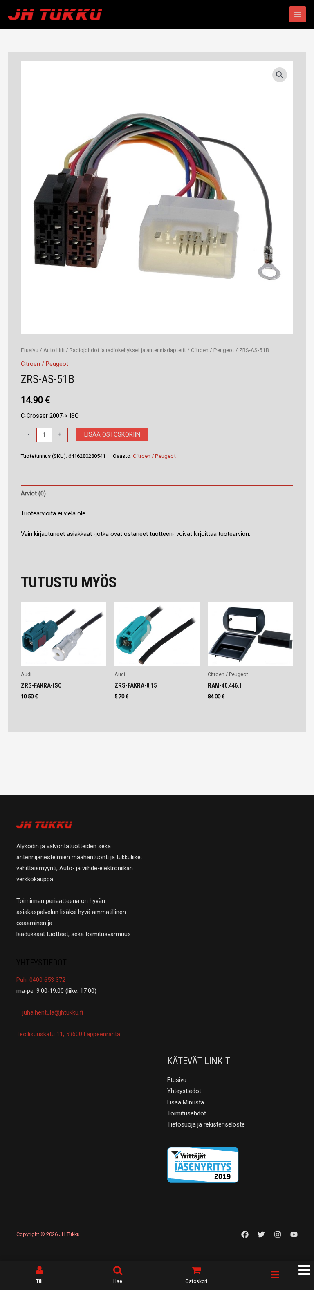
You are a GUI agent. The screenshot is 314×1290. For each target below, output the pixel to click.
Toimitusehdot (186, 1113)
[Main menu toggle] (297, 14)
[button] (279, 74)
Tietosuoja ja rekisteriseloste (206, 1124)
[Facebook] (245, 1234)
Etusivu (29, 350)
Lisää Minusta (185, 1102)
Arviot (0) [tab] (33, 493)
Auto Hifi (54, 350)
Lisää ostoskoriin (112, 434)
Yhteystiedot (184, 1091)
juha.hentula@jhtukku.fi (52, 1012)
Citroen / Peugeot (212, 350)
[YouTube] (294, 1234)
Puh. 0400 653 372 (40, 979)
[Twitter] (261, 1234)
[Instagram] (277, 1234)
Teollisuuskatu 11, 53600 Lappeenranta (68, 1034)
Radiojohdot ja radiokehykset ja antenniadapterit (128, 350)
